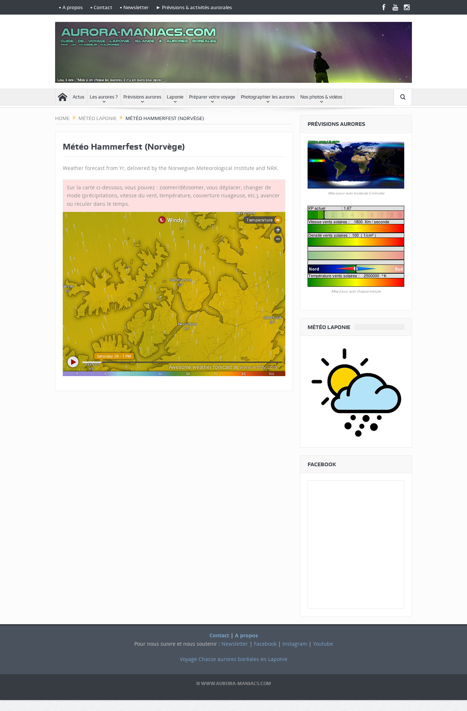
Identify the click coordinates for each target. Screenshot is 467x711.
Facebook (265, 643)
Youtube (323, 643)
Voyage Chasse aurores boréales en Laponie (233, 659)
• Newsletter (134, 7)
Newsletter (234, 643)
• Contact (101, 7)
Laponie (175, 97)
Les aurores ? (104, 97)
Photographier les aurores (268, 97)
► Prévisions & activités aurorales (194, 7)
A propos (246, 635)
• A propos (71, 7)
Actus (78, 97)
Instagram (294, 643)
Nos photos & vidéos (321, 97)
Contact (219, 635)
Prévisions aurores (142, 97)
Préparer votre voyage (212, 97)
